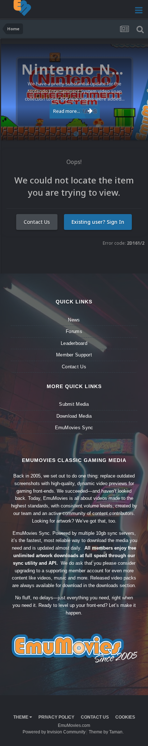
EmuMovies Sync (74, 427)
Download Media (74, 416)
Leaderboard (74, 343)
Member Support (74, 355)
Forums (74, 331)
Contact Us (37, 221)
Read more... (66, 111)
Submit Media (74, 404)
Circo (135, 131)
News (74, 320)
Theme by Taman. (106, 731)
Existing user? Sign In (97, 221)
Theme (21, 717)
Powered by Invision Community (54, 731)
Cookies (125, 717)
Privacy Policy (56, 717)
